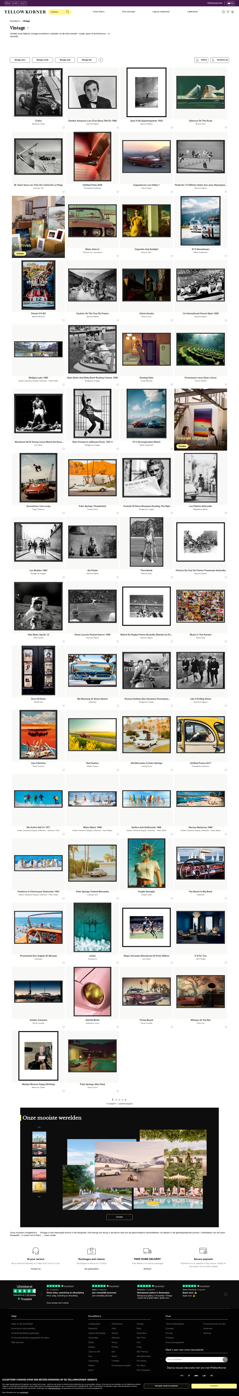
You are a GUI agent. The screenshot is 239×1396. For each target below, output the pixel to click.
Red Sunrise (92, 763)
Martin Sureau (92, 766)
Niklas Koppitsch (200, 252)
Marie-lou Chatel (38, 1088)
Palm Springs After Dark (92, 1085)
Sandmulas (200, 638)
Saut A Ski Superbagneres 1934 (146, 121)
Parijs (139, 1347)
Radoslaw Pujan (38, 124)
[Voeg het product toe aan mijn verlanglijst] (63, 128)
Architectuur (117, 1324)
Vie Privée (92, 571)
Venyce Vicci (200, 124)
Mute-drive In (92, 249)
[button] (39, 1195)
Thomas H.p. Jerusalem (92, 252)
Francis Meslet (200, 381)
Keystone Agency (200, 702)
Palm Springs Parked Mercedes (92, 892)
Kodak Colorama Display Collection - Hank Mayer (92, 831)
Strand (115, 1333)
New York (141, 1338)
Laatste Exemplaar (97, 1333)
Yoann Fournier (38, 766)
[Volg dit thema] (28, 28)
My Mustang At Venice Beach (92, 699)
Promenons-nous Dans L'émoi (200, 378)
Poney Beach (146, 1020)
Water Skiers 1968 (92, 828)
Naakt (114, 1356)
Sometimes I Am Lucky (38, 506)
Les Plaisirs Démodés (200, 506)
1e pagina (111, 1104)
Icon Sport (38, 445)
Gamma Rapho (92, 124)
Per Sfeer (141, 1366)
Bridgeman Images (92, 381)
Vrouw (114, 1343)
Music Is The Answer (200, 635)
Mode (91, 1343)
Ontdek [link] (119, 1217)
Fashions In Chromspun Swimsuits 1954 (38, 892)
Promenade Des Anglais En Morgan (38, 956)
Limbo (92, 956)
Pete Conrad (38, 638)
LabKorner (192, 12)
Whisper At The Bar (201, 1020)
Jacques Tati (38, 188)
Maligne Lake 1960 (38, 378)
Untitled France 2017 (200, 763)
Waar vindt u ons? (15, 3)
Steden (91, 1347)
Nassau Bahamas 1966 (200, 828)
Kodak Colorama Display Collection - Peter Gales (38, 381)
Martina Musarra (38, 317)
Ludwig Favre (92, 509)
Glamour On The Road (200, 121)
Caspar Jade (146, 895)
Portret (115, 1347)
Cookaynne (92, 959)
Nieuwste (92, 1329)
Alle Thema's (143, 1352)
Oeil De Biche (92, 1020)
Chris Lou (200, 1023)
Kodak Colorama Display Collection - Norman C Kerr (38, 831)
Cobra (38, 121)
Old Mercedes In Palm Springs (146, 763)
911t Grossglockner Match (146, 442)
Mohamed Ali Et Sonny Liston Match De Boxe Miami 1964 (38, 442)
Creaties (115, 1361)
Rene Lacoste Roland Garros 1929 (92, 635)
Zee (113, 1352)
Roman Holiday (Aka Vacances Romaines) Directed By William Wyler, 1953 (146, 699)
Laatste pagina (125, 1104)
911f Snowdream (200, 249)
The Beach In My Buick (200, 892)
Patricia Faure (146, 574)
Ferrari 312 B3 (38, 314)
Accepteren (214, 1386)
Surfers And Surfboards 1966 (146, 828)
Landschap (93, 1361)
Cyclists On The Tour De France (92, 314)
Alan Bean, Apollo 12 (38, 635)
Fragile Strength (146, 892)
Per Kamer (141, 1361)
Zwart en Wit (94, 1352)
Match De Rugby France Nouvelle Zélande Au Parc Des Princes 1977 (146, 635)
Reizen (91, 1366)
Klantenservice (214, 3)
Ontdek (20, 254)
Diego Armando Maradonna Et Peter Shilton (146, 956)
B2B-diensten (17, 1343)
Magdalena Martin (200, 509)
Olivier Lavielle (38, 1023)
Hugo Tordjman (38, 509)
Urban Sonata (146, 314)
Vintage (140, 1324)
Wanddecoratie (144, 1356)
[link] (25, 12)
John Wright (200, 959)
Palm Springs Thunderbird (92, 506)
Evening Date (146, 378)
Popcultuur (142, 1333)
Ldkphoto (92, 702)
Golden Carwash (38, 1020)
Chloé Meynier (146, 381)
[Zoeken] (67, 12)
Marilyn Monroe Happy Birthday (38, 1085)
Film (139, 1343)
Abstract (116, 1338)
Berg (139, 1329)
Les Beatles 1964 (38, 571)
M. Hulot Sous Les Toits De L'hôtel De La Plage (38, 185)
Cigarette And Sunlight (146, 249)
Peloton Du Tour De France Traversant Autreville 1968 (200, 571)
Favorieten (93, 1338)
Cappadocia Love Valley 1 (146, 185)
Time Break (146, 571)
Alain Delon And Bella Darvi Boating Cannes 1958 (92, 378)
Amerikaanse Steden (121, 1366)
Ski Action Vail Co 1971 (38, 828)
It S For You (201, 956)
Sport (91, 1370)
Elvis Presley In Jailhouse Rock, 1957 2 (92, 442)
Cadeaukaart (94, 1324)
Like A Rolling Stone (200, 699)
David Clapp (146, 188)
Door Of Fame (38, 699)
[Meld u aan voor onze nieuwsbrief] (225, 1359)
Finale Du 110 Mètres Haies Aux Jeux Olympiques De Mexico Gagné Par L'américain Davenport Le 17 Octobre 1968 (200, 185)
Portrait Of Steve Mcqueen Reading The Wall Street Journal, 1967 (147, 506)
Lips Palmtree (38, 763)
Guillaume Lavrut (92, 1023)
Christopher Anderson (92, 188)
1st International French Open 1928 (200, 314)
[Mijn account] (223, 12)
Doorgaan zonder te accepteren (166, 1386)
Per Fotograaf (143, 1370)
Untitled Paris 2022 (92, 185)
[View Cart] (232, 12)
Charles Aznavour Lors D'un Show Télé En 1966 (92, 121)
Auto (114, 1329)
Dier (90, 1356)
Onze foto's (98, 12)
